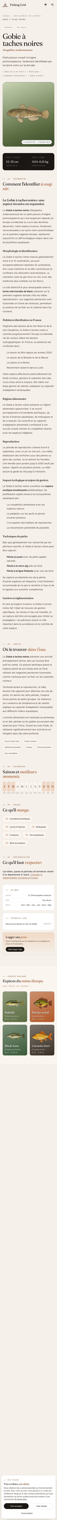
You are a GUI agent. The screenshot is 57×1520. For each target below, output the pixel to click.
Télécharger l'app (15, 949)
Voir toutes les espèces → (17, 986)
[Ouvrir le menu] (52, 4)
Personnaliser (27, 1513)
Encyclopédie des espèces (27, 16)
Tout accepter (16, 1506)
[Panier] (45, 4)
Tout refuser (41, 1506)
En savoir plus (21, 1499)
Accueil (6, 16)
